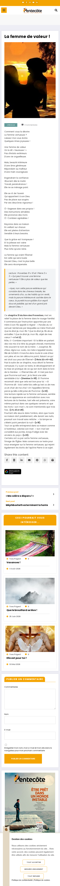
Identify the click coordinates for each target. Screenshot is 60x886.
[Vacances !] (30, 549)
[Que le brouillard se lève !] (30, 597)
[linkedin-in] (37, 2)
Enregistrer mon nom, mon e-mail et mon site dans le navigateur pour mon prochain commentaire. (28, 749)
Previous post (12, 492)
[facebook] (7, 460)
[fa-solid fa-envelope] (23, 2)
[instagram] (30, 2)
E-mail (7, 730)
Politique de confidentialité (22, 880)
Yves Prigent (15, 559)
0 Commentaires (30, 125)
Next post (10, 501)
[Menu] (4, 10)
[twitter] (14, 460)
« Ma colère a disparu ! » (20, 495)
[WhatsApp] (45, 460)
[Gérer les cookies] (6, 829)
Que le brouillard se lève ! (22, 610)
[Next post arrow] (53, 505)
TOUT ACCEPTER (34, 862)
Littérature (11, 125)
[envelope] (29, 460)
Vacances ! (14, 562)
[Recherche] (56, 10)
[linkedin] (21, 460)
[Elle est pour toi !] (30, 645)
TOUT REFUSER (34, 876)
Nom (6, 714)
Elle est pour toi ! (17, 658)
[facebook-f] (26, 2)
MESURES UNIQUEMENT (33, 869)
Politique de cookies (42, 880)
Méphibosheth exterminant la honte (27, 505)
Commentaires (11, 687)
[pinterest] (37, 460)
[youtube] (33, 2)
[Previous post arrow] (53, 494)
